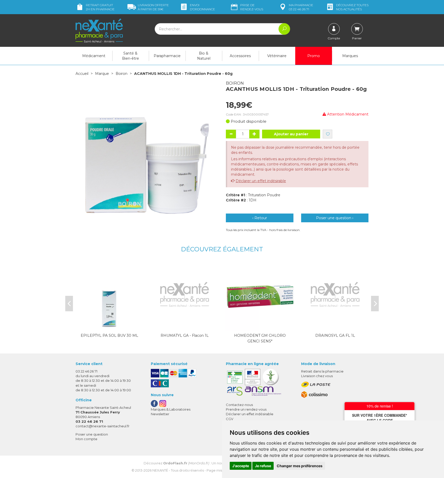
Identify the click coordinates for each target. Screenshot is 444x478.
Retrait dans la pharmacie (322, 371)
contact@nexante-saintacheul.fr (103, 426)
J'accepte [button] (240, 466)
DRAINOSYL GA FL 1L (335, 335)
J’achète (109, 326)
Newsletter (160, 414)
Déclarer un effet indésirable (261, 181)
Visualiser (260, 326)
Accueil (82, 73)
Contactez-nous (239, 405)
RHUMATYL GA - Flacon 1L (185, 335)
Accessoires (240, 56)
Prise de (251, 7)
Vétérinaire (276, 56)
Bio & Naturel (203, 56)
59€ (153, 7)
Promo (313, 56)
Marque (102, 73)
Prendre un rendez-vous (246, 409)
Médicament (93, 56)
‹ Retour (259, 218)
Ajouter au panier (291, 134)
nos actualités (352, 7)
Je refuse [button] (263, 466)
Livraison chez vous (317, 376)
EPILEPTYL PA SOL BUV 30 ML (109, 335)
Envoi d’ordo (202, 7)
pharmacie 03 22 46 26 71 (301, 7)
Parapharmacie (167, 56)
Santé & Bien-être (130, 56)
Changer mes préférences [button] (299, 466)
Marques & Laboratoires (170, 409)
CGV (229, 419)
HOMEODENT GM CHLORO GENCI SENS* (260, 338)
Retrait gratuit (100, 7)
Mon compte (86, 439)
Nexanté (160, 470)
